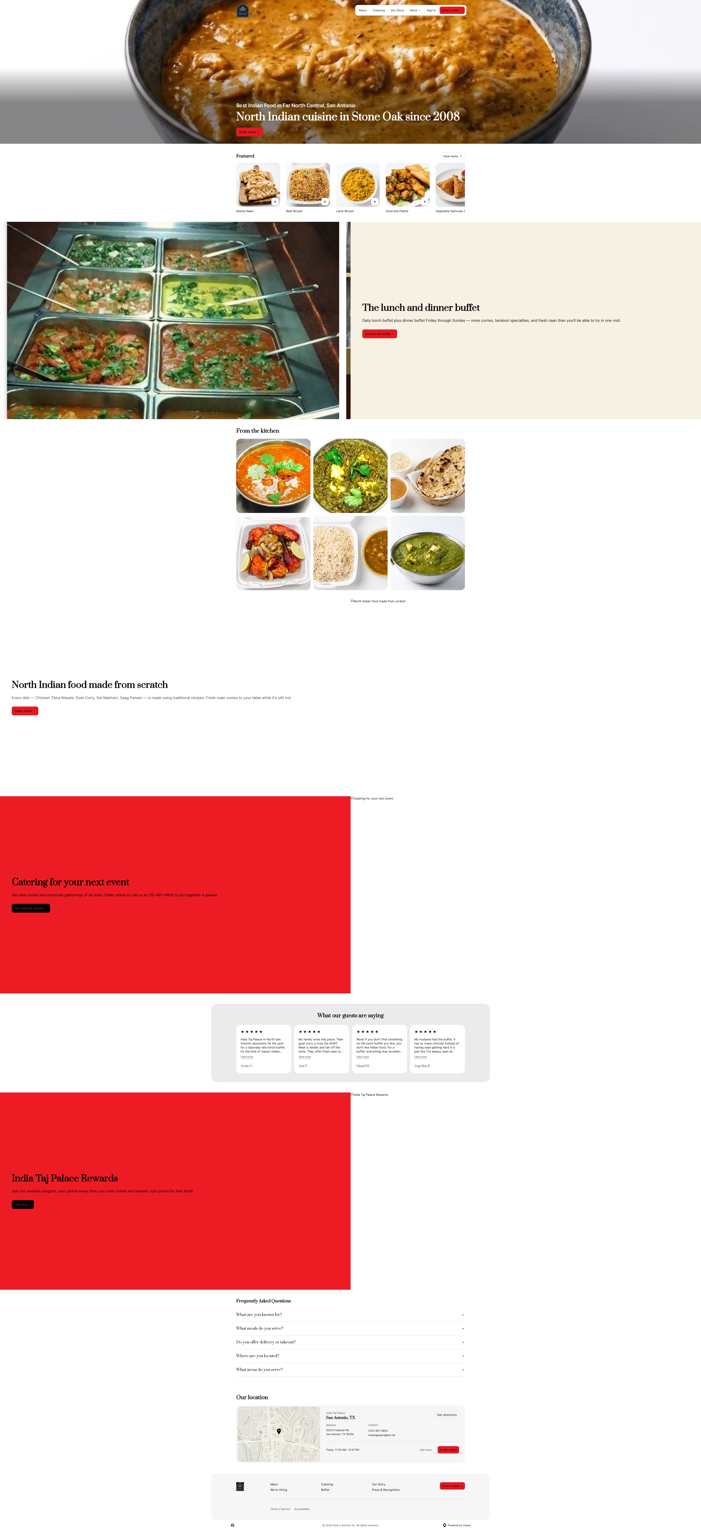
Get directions (447, 1415)
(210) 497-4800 (378, 1431)
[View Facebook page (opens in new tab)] (232, 1525)
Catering (379, 10)
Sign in (431, 10)
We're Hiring (278, 1490)
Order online (448, 1450)
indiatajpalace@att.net (381, 1435)
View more (247, 1056)
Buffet (325, 1490)
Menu (363, 10)
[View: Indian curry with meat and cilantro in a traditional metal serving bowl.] (273, 476)
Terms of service (280, 1508)
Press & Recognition (386, 1490)
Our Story (397, 10)
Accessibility (302, 1508)
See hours (426, 1449)
